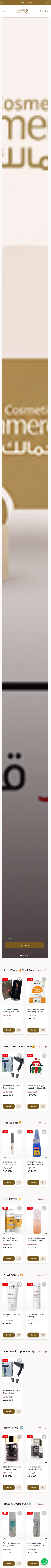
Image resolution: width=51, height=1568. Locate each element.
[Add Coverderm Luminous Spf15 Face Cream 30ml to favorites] (44, 1208)
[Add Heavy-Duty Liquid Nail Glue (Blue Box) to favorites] (44, 1131)
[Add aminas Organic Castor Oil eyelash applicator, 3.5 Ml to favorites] (44, 1436)
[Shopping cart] (44, 1561)
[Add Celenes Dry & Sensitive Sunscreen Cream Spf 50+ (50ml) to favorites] (19, 1208)
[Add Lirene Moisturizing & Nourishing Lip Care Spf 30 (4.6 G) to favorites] (44, 979)
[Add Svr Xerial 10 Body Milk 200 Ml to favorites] (19, 1284)
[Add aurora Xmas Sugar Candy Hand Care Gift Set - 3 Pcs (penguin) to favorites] (44, 1055)
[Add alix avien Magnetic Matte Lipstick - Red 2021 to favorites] (19, 979)
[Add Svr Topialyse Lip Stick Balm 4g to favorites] (44, 1284)
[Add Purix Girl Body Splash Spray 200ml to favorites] (19, 1513)
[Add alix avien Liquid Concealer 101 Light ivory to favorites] (19, 1131)
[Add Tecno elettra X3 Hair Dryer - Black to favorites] (19, 1055)
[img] (12, 990)
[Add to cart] (19, 1030)
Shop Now (25, 945)
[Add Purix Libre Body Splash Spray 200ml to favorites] (44, 1513)
